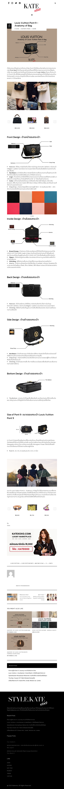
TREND (9, 773)
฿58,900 (17, 128)
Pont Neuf (13, 70)
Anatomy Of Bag (25, 29)
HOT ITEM (9, 768)
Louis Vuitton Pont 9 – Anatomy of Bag (26, 24)
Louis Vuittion (14, 563)
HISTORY (9, 765)
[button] (9, 121)
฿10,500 (46, 515)
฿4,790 (17, 515)
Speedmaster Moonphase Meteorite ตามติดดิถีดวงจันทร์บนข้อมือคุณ (27, 675)
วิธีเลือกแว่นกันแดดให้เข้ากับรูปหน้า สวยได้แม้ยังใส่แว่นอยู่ (38, 598)
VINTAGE (9, 776)
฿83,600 (32, 128)
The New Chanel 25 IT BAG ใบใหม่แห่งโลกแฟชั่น (21, 678)
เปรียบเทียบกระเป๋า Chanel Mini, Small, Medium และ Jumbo (24, 680)
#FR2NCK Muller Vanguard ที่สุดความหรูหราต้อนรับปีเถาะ (22, 751)
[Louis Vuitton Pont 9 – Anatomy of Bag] (32, 45)
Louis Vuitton (41, 72)
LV (46, 563)
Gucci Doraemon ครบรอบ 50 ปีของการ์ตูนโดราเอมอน (26, 598)
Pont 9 (51, 563)
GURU (8, 763)
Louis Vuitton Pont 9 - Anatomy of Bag (32, 563)
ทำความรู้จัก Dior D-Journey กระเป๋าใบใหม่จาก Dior (22, 670)
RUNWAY (9, 771)
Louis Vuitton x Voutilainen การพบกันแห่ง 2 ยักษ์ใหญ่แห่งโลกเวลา (26, 673)
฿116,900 (46, 128)
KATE (17, 29)
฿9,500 (32, 515)
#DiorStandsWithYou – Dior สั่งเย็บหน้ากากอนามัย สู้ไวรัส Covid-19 (25, 745)
